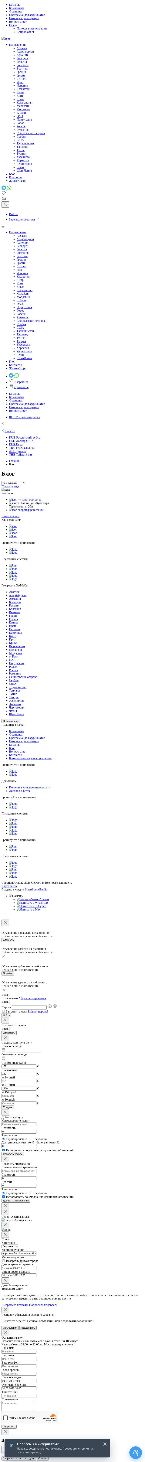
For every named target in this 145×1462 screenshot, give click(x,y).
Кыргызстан (24, 102)
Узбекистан (24, 157)
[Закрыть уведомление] (105, 1444)
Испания (22, 85)
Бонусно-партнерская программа (30, 758)
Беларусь (22, 58)
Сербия (21, 136)
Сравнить (8, 939)
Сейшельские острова (31, 133)
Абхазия (22, 48)
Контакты (15, 755)
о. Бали (21, 112)
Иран (20, 82)
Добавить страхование (16, 1200)
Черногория (24, 163)
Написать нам (10, 516)
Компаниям (16, 8)
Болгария (23, 65)
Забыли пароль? (38, 1011)
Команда (14, 4)
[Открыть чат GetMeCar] (135, 1452)
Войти (6, 1015)
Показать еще (10, 486)
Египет (21, 78)
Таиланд (22, 146)
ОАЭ (20, 116)
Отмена (42, 1458)
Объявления (10, 1327)
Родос (20, 123)
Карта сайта (9, 886)
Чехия (20, 167)
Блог (12, 748)
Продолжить (28, 1327)
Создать (7, 1107)
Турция (21, 153)
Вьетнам (22, 68)
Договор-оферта (19, 790)
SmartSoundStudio (36, 889)
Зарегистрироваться (33, 998)
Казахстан (23, 89)
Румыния (23, 129)
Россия (21, 126)
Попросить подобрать (43, 1305)
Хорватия (23, 160)
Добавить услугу (12, 1154)
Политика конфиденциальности (29, 787)
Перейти (7, 973)
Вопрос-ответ (18, 21)
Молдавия (23, 109)
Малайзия (23, 106)
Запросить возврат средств (19, 1458)
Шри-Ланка (24, 170)
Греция (21, 71)
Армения (22, 54)
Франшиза (15, 11)
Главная (14, 461)
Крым (20, 99)
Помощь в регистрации (24, 18)
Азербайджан (25, 51)
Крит (20, 95)
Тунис (21, 150)
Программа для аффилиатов (27, 14)
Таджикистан (25, 143)
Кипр (20, 92)
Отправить (9, 1032)
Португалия (24, 119)
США (20, 140)
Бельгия (22, 61)
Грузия (21, 75)
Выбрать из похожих (15, 1305)
